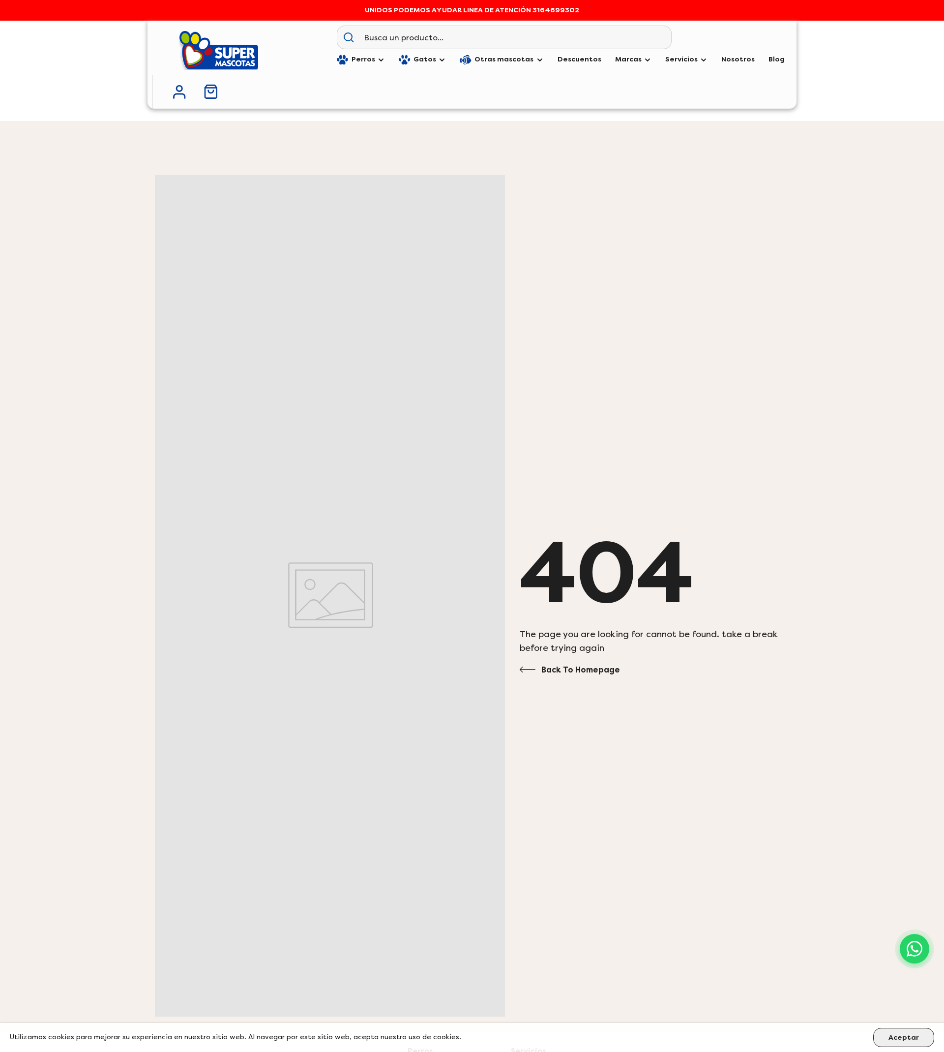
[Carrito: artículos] (211, 92)
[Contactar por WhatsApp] (914, 949)
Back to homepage (580, 669)
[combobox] (515, 37)
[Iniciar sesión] (179, 92)
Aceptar (903, 1037)
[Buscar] (348, 37)
